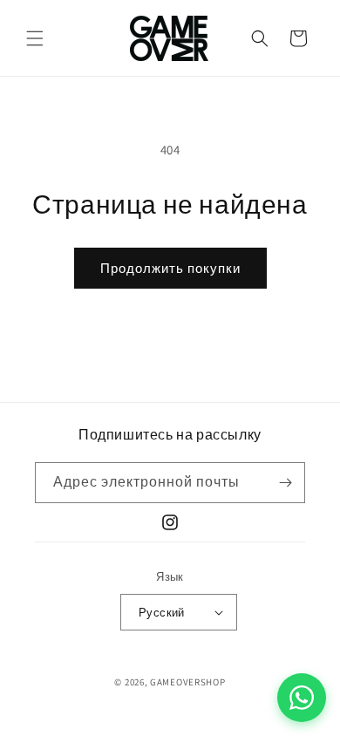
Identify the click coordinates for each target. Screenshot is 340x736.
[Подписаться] (285, 482)
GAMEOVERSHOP (187, 682)
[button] (35, 38)
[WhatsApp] (301, 697)
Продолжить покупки (170, 268)
